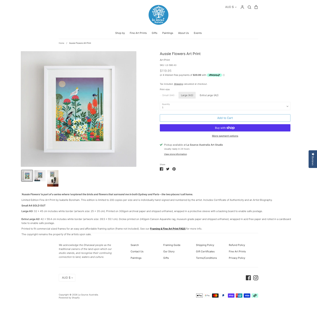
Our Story (169, 251)
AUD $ (229, 7)
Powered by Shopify (69, 297)
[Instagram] (254, 277)
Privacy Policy (237, 257)
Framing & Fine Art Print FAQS (168, 228)
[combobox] (225, 106)
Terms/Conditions (206, 257)
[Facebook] (247, 277)
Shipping (178, 84)
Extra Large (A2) (209, 95)
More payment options (225, 135)
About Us (183, 33)
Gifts (154, 33)
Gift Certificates (205, 251)
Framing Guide (171, 245)
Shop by (120, 33)
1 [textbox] (162, 107)
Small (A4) (168, 95)
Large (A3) (187, 95)
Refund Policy (237, 245)
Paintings (167, 33)
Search (135, 245)
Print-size (165, 89)
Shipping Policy (205, 245)
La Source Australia (88, 294)
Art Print (165, 59)
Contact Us (137, 251)
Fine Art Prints (138, 33)
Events (198, 33)
